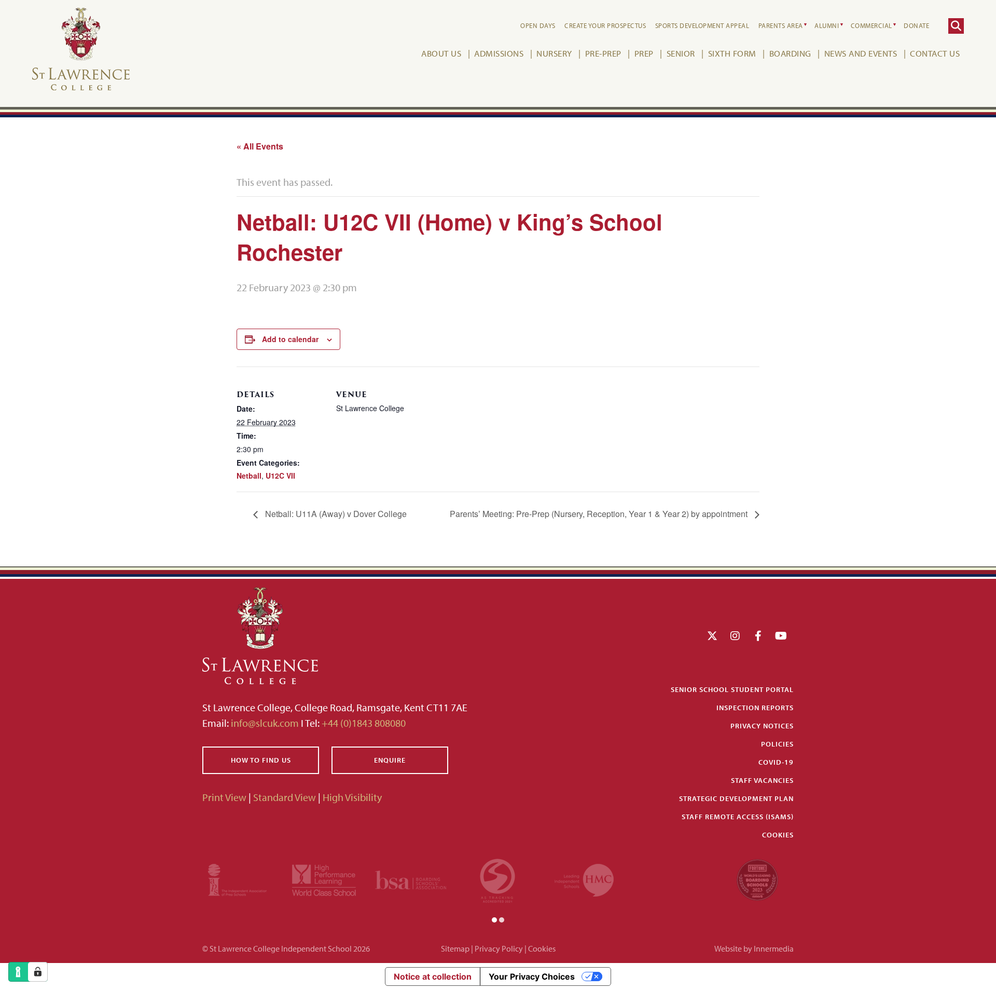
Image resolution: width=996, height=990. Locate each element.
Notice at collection (433, 976)
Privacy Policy (499, 948)
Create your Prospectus (605, 25)
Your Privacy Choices (532, 976)
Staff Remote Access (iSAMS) (738, 816)
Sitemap (455, 948)
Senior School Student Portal (732, 689)
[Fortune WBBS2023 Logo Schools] (757, 878)
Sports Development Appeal (702, 25)
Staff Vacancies (762, 780)
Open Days (538, 25)
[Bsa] (410, 878)
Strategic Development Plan (736, 798)
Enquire (390, 760)
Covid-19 (776, 762)
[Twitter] (712, 635)
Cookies (778, 834)
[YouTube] (781, 635)
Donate (916, 25)
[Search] (956, 26)
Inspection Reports (755, 707)
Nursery (554, 53)
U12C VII (280, 475)
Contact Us (935, 53)
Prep (644, 53)
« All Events (260, 146)
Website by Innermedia (754, 948)
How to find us (261, 760)
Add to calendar (290, 339)
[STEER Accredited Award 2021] (497, 878)
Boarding (790, 53)
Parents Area (780, 25)
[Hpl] (324, 878)
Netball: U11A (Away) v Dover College (335, 514)
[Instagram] (735, 635)
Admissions (498, 53)
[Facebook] (758, 635)
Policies (777, 744)
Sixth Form (732, 53)
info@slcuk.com (265, 722)
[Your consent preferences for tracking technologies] (38, 972)
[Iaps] (237, 878)
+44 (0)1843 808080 (363, 722)
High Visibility (352, 797)
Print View (224, 797)
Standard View (284, 797)
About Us (441, 53)
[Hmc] (584, 878)
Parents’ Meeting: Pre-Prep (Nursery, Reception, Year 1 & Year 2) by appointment (600, 514)
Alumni (826, 25)
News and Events (860, 53)
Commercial (871, 25)
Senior (681, 53)
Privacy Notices (762, 725)
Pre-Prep (603, 53)
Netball (249, 475)
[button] (494, 919)
